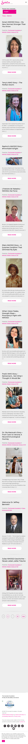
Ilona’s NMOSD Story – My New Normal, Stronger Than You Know (14, 24)
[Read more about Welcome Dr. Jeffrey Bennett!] (14, 523)
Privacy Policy (17, 716)
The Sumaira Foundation (14, 30)
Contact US (22, 721)
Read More (12, 72)
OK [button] (3, 741)
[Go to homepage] (6, 2)
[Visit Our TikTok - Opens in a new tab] (22, 726)
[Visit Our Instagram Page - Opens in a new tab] (15, 726)
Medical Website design (7, 714)
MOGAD (4, 444)
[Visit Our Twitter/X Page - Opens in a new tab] (8, 726)
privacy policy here (14, 738)
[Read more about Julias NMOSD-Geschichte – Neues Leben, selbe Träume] (14, 580)
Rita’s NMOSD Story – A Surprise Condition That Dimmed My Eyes (12, 247)
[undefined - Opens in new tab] (2, 701)
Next (23, 616)
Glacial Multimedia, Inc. (20, 714)
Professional (15, 444)
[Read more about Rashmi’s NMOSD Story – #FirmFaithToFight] (14, 161)
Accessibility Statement (7, 716)
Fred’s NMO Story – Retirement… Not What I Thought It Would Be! (12, 376)
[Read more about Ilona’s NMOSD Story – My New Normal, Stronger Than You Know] (14, 46)
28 (17, 616)
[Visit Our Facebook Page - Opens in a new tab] (5, 726)
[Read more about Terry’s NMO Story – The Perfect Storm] (14, 107)
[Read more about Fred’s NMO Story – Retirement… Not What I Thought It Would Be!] (14, 398)
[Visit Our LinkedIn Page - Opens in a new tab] (19, 726)
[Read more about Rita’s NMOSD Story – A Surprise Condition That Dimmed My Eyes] (14, 272)
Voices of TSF (14, 32)
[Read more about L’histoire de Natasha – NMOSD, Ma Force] (14, 211)
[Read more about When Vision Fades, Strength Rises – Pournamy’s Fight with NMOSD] (14, 337)
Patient (9, 32)
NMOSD (4, 32)
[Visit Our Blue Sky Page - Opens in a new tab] (13, 728)
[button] (26, 2)
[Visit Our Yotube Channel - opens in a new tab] (12, 726)
